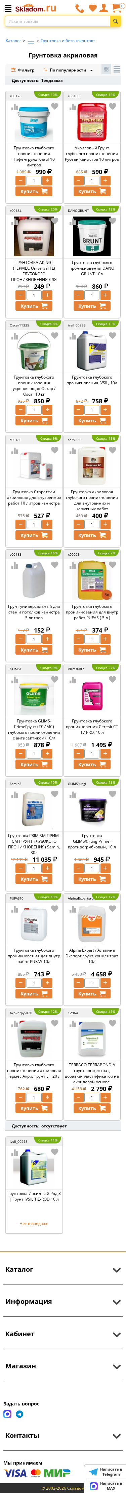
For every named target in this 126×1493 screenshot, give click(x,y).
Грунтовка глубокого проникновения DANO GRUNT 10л (92, 268)
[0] (116, 10)
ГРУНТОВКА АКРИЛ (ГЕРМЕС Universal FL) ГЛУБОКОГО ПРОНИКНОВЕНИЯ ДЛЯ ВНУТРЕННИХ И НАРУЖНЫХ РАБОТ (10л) (34, 277)
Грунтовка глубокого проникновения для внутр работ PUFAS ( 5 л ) (92, 612)
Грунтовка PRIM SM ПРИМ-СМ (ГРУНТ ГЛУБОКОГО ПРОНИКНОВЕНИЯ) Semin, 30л (34, 844)
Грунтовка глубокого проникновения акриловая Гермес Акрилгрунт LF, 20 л (34, 1070)
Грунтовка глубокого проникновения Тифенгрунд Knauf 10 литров (34, 156)
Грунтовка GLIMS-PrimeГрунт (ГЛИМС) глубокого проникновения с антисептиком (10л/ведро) (34, 732)
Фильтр (26, 70)
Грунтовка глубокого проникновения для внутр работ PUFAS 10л (34, 955)
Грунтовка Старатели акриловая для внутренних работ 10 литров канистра (34, 497)
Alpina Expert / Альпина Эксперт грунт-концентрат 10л (92, 955)
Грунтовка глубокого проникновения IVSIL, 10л (92, 380)
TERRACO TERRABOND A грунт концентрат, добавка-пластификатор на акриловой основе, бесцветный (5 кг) (92, 1076)
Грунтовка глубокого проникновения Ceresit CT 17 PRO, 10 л (92, 726)
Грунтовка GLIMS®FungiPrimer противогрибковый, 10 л (92, 841)
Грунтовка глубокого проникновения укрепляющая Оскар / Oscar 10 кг (34, 385)
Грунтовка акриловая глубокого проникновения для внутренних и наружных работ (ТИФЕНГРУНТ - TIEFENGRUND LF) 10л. (92, 506)
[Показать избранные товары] (92, 8)
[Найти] (115, 21)
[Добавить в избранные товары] (54, 106)
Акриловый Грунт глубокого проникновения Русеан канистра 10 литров (92, 153)
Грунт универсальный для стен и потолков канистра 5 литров (34, 612)
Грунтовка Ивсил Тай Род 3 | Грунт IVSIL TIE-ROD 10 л (34, 1196)
